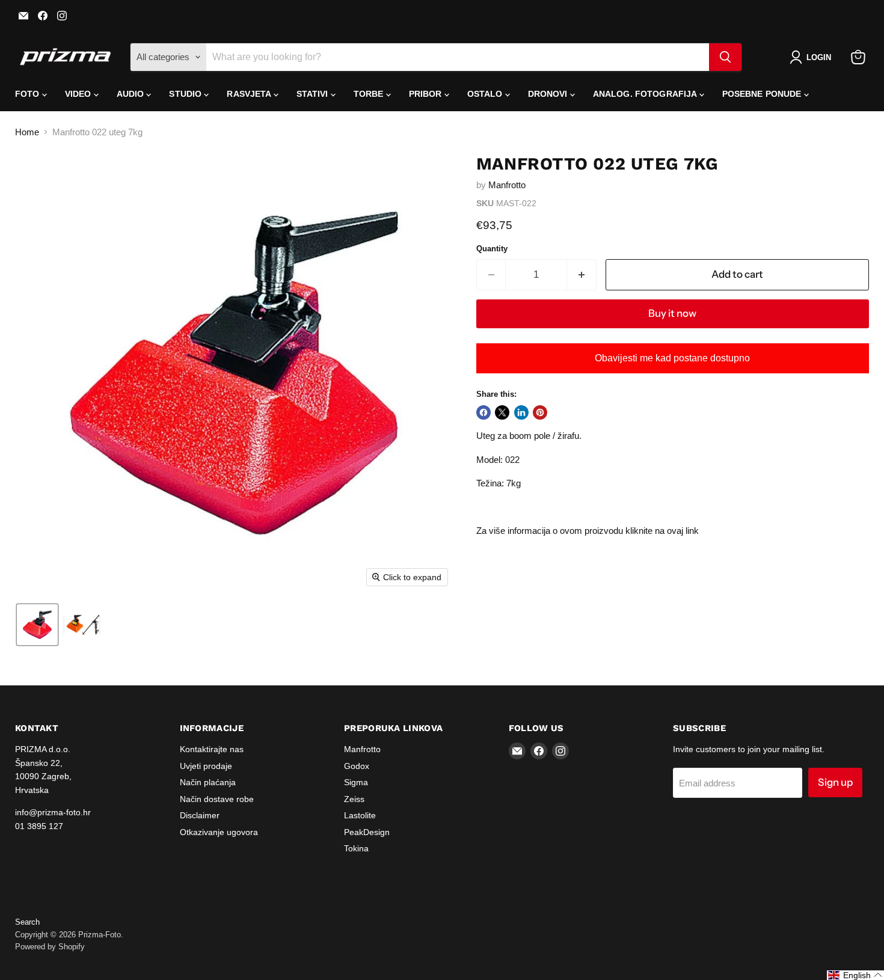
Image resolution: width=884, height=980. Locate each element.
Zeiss (354, 799)
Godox (356, 766)
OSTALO (486, 94)
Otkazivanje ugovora (219, 832)
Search (27, 921)
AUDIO (132, 94)
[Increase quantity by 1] (582, 274)
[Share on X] (502, 412)
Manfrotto (507, 185)
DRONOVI (549, 94)
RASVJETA (250, 94)
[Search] (725, 57)
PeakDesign (367, 832)
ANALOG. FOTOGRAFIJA (646, 94)
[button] (813, 57)
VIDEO (79, 94)
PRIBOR (426, 94)
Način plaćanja (208, 782)
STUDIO (186, 94)
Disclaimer (199, 815)
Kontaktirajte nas (212, 749)
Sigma (356, 782)
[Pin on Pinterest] (540, 412)
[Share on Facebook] (483, 412)
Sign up (835, 782)
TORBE (370, 94)
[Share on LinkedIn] (521, 412)
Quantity (492, 248)
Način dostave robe (217, 799)
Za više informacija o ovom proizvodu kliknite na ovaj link (587, 530)
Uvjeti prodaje (206, 766)
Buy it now (672, 313)
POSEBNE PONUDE (763, 94)
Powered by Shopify (50, 946)
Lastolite (360, 815)
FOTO (28, 94)
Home (27, 132)
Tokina (356, 848)
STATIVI (313, 94)
